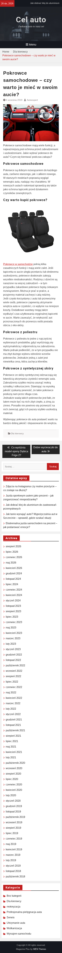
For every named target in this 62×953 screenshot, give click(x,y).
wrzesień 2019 (14, 822)
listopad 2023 (13, 606)
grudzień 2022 (14, 654)
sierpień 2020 (13, 773)
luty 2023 (11, 643)
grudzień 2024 (14, 573)
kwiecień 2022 (14, 698)
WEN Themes (39, 949)
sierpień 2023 (13, 611)
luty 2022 (11, 708)
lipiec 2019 (12, 833)
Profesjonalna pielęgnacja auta (24, 912)
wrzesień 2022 (14, 671)
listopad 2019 (13, 811)
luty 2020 (11, 795)
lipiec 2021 (12, 741)
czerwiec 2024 (14, 589)
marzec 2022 (13, 703)
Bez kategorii (14, 895)
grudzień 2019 (14, 806)
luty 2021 (11, 757)
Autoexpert (32, 100)
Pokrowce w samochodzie (18, 264)
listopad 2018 (13, 871)
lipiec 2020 (12, 779)
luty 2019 (11, 860)
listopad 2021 (13, 725)
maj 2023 (11, 627)
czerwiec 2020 (14, 784)
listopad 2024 (13, 578)
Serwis (10, 917)
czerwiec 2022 (14, 687)
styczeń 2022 (13, 714)
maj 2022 (11, 692)
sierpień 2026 (13, 546)
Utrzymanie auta (16, 922)
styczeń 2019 (13, 865)
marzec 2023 (13, 638)
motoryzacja (13, 906)
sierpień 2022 (13, 676)
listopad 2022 (13, 660)
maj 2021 (11, 746)
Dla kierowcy (17, 433)
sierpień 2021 (13, 735)
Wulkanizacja (14, 928)
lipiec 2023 (12, 616)
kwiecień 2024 (14, 595)
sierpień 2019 (13, 827)
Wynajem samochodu (19, 933)
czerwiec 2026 (14, 557)
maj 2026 (11, 562)
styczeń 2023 (13, 649)
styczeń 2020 (13, 800)
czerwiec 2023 (14, 622)
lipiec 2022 (12, 681)
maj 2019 (11, 844)
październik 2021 (15, 730)
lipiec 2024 (12, 584)
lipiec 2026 (12, 551)
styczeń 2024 (13, 600)
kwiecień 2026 (14, 568)
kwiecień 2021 (14, 752)
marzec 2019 (13, 855)
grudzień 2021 (14, 719)
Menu (32, 44)
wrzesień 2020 (14, 768)
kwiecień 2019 (14, 849)
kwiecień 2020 (14, 790)
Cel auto (31, 19)
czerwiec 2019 (14, 838)
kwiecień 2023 (14, 633)
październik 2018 (15, 876)
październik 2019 (15, 817)
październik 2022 (15, 665)
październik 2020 (15, 763)
